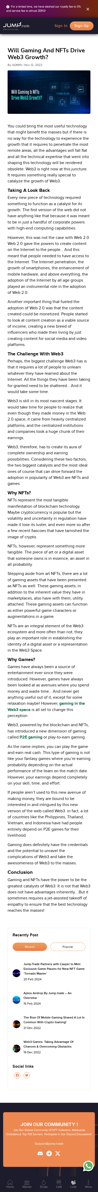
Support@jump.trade (49, 1143)
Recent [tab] (30, 947)
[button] (16, 26)
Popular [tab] (67, 947)
